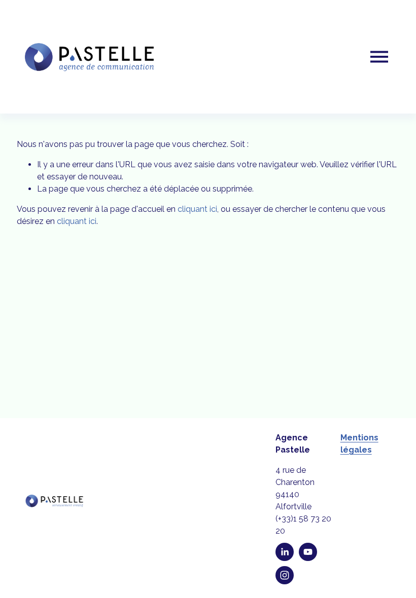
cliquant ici (197, 209)
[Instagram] (284, 575)
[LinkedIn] (284, 552)
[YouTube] (308, 552)
